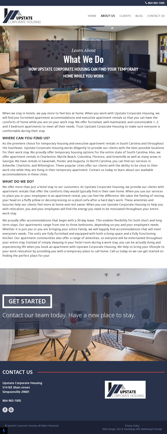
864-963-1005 (156, 3)
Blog (139, 16)
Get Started (27, 301)
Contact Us (156, 16)
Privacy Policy (132, 425)
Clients (125, 16)
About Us (108, 16)
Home (92, 16)
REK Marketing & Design (149, 429)
